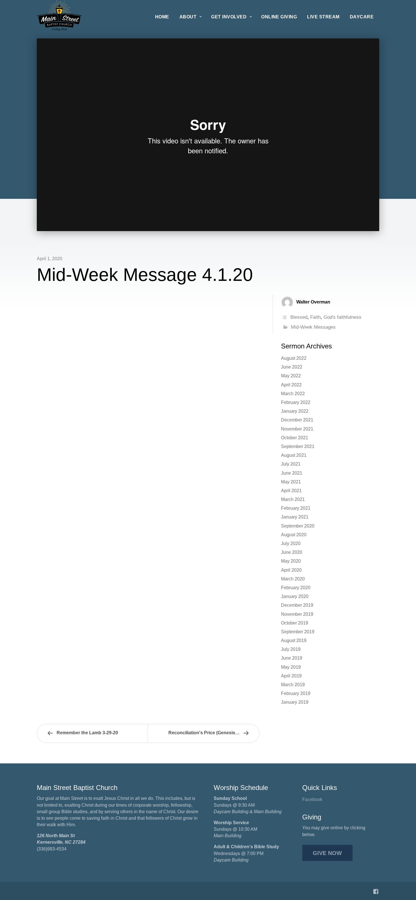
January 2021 (294, 516)
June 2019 (291, 658)
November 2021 (297, 429)
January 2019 (294, 702)
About (187, 16)
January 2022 (294, 411)
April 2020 (291, 570)
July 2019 (291, 649)
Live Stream (323, 16)
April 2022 (291, 384)
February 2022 (295, 402)
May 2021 (291, 481)
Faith (315, 317)
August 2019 (293, 640)
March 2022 (293, 393)
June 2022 (291, 367)
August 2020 (293, 534)
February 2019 (295, 693)
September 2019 (297, 631)
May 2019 (291, 667)
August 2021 (293, 455)
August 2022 (293, 358)
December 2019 (297, 605)
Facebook (312, 799)
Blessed (298, 317)
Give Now (327, 853)
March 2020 (293, 578)
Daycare (362, 16)
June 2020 (291, 552)
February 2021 (295, 508)
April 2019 (291, 675)
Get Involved (228, 16)
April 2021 (291, 490)
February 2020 (295, 587)
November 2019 (297, 614)
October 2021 (294, 437)
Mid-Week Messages (313, 327)
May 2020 (291, 561)
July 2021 (291, 464)
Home (162, 16)
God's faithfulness (342, 317)
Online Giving (279, 16)
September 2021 (297, 446)
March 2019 (293, 684)
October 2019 (294, 623)
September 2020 (297, 526)
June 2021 (291, 473)
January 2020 (294, 596)
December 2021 (297, 419)
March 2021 (293, 499)
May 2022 (291, 375)
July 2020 (291, 543)
